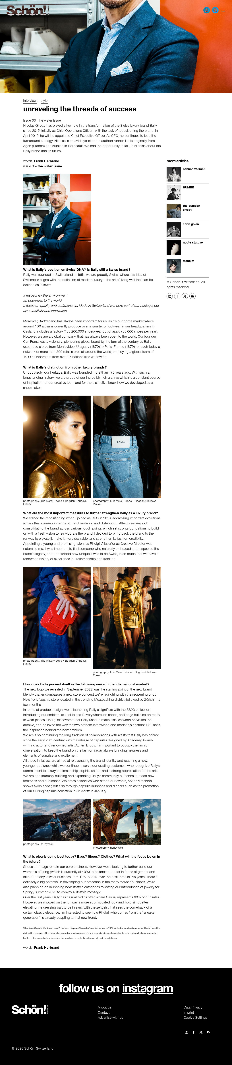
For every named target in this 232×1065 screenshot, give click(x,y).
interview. (30, 100)
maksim (188, 261)
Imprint (189, 1012)
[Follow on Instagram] (170, 296)
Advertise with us (110, 1017)
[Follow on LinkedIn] (192, 296)
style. (44, 100)
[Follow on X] (185, 296)
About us (104, 1007)
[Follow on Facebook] (177, 296)
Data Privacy (193, 1007)
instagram (147, 988)
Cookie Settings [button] (195, 1017)
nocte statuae (193, 242)
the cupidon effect (191, 208)
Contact (103, 1012)
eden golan (191, 224)
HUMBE (188, 187)
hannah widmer (194, 169)
